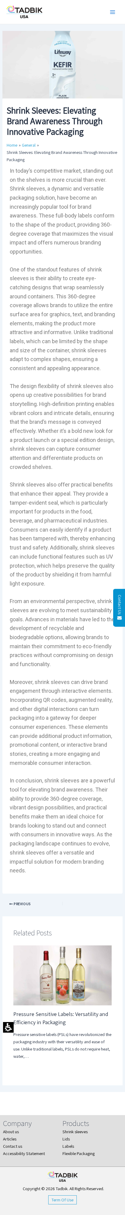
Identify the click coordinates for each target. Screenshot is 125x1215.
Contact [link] (10, 1146)
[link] (34, 903)
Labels (68, 1146)
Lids (66, 1139)
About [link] (9, 1131)
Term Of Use (62, 1200)
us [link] (17, 1131)
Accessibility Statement (24, 1153)
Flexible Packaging (78, 1153)
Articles (9, 1139)
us (20, 1146)
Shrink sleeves (75, 1131)
